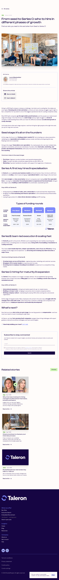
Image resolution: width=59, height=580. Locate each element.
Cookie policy (5, 565)
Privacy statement (7, 561)
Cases (3, 526)
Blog (3, 528)
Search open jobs (6, 519)
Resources (4, 530)
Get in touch (5, 539)
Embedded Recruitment (8, 515)
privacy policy (29, 347)
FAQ (3, 542)
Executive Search (6, 512)
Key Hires (4, 510)
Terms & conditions (7, 558)
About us (4, 537)
